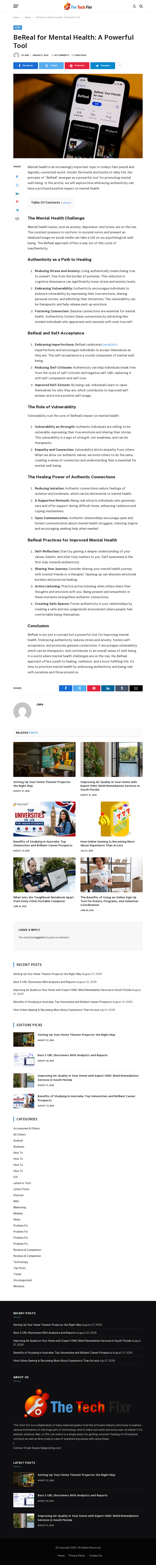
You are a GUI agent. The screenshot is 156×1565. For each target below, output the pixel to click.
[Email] (17, 218)
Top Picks (19, 1268)
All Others (19, 1134)
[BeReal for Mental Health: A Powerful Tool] (78, 116)
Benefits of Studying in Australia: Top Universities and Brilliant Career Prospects (42, 843)
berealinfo (109, 344)
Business (18, 1146)
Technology (20, 1262)
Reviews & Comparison (27, 1249)
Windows (18, 1286)
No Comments (62, 55)
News (18, 28)
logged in (39, 937)
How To (18, 1152)
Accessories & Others (26, 1128)
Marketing (19, 1207)
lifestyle (18, 1195)
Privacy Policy (77, 1555)
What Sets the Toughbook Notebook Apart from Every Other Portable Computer (43, 899)
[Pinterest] (17, 201)
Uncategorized (22, 1280)
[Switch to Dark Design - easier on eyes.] (134, 6)
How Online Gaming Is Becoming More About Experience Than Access (107, 843)
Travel (17, 1274)
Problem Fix (20, 1225)
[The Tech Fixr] (78, 6)
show (66, 202)
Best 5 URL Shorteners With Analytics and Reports (44, 982)
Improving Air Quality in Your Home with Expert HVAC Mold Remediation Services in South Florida (110, 786)
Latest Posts (21, 1189)
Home (61, 1555)
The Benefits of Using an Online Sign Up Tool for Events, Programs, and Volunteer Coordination (109, 901)
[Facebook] (17, 176)
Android (18, 1140)
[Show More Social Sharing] (120, 65)
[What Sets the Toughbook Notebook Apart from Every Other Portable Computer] (44, 874)
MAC (16, 1201)
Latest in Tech (22, 1183)
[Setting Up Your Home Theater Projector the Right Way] (44, 759)
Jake (26, 55)
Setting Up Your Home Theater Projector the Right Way (42, 784)
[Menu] (15, 6)
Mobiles (18, 1213)
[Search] (141, 6)
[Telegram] (17, 210)
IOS (15, 1177)
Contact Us (95, 1555)
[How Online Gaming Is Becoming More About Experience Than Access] (111, 819)
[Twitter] (17, 185)
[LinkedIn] (17, 193)
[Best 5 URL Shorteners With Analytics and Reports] (23, 1060)
